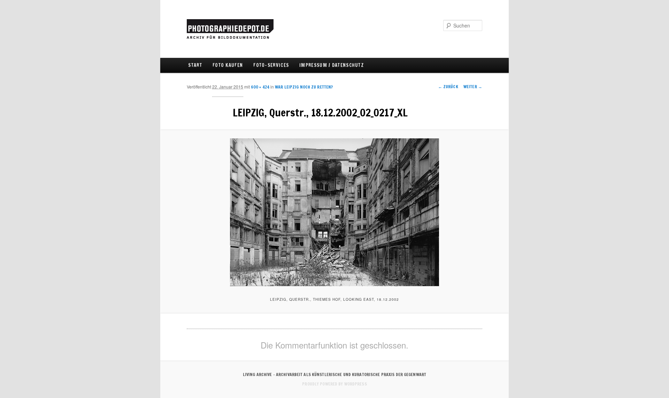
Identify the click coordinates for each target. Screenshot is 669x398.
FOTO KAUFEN (228, 65)
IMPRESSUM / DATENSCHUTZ (331, 65)
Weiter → (472, 87)
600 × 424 (260, 87)
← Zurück (448, 87)
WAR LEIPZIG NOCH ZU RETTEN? (304, 87)
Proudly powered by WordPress (334, 384)
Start (195, 65)
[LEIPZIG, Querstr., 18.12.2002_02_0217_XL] (334, 212)
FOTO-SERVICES (271, 65)
